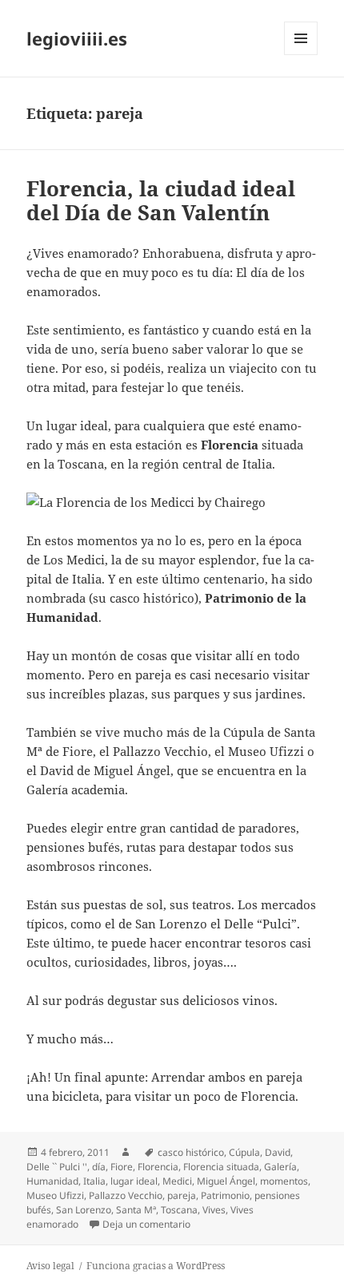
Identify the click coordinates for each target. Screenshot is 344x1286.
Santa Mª (136, 1210)
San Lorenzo (83, 1210)
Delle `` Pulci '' (56, 1166)
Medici (177, 1181)
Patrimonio (225, 1195)
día (99, 1166)
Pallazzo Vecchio (125, 1195)
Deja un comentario (146, 1224)
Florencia (158, 1166)
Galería (280, 1166)
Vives (214, 1210)
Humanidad (52, 1181)
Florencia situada (221, 1166)
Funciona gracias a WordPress (155, 1265)
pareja (181, 1195)
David (277, 1152)
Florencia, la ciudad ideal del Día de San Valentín (160, 200)
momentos (284, 1181)
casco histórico (191, 1152)
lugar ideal (134, 1181)
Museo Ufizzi (55, 1195)
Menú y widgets (301, 54)
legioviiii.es (76, 38)
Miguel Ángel (226, 1181)
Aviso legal (50, 1265)
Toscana (179, 1210)
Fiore (121, 1166)
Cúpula (244, 1152)
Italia (94, 1181)
